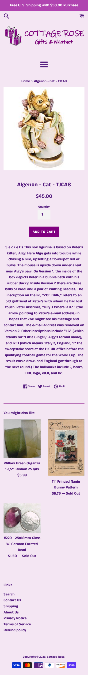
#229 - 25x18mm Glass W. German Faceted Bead (22, 544)
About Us (11, 612)
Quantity (44, 207)
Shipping (11, 606)
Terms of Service (17, 624)
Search (9, 594)
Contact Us (12, 600)
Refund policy (15, 630)
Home (25, 81)
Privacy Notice (15, 618)
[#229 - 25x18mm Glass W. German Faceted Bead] (22, 518)
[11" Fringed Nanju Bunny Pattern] (66, 447)
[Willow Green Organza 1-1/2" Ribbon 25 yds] (22, 438)
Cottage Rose (56, 657)
